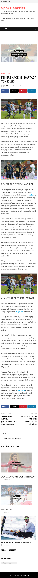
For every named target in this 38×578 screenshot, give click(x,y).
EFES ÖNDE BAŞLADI (8, 510)
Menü (6, 29)
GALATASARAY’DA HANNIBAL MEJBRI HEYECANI (18, 477)
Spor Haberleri (13, 7)
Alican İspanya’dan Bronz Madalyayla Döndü (16, 542)
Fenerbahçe (31, 195)
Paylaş (6, 91)
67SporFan (9, 86)
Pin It (24, 91)
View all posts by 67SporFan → (12, 438)
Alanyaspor (19, 312)
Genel (8, 74)
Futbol (3, 74)
